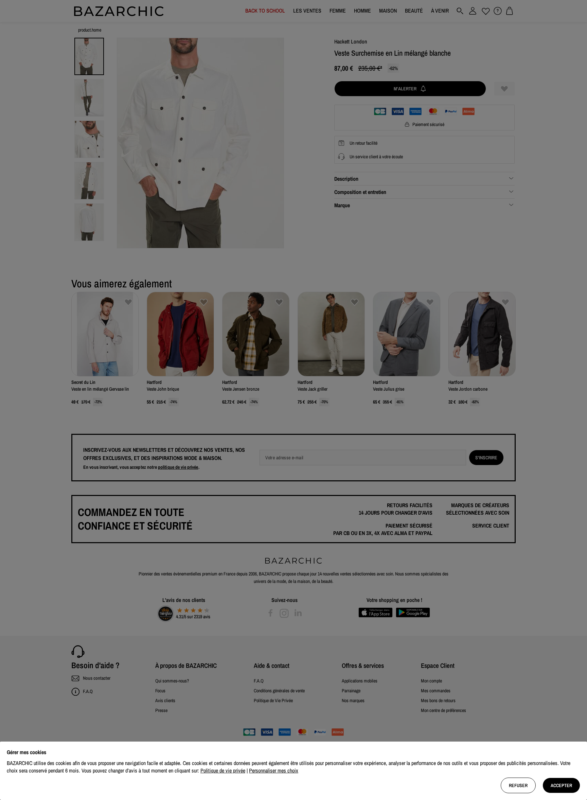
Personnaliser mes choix (273, 770)
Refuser (518, 785)
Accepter (561, 785)
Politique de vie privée (222, 770)
